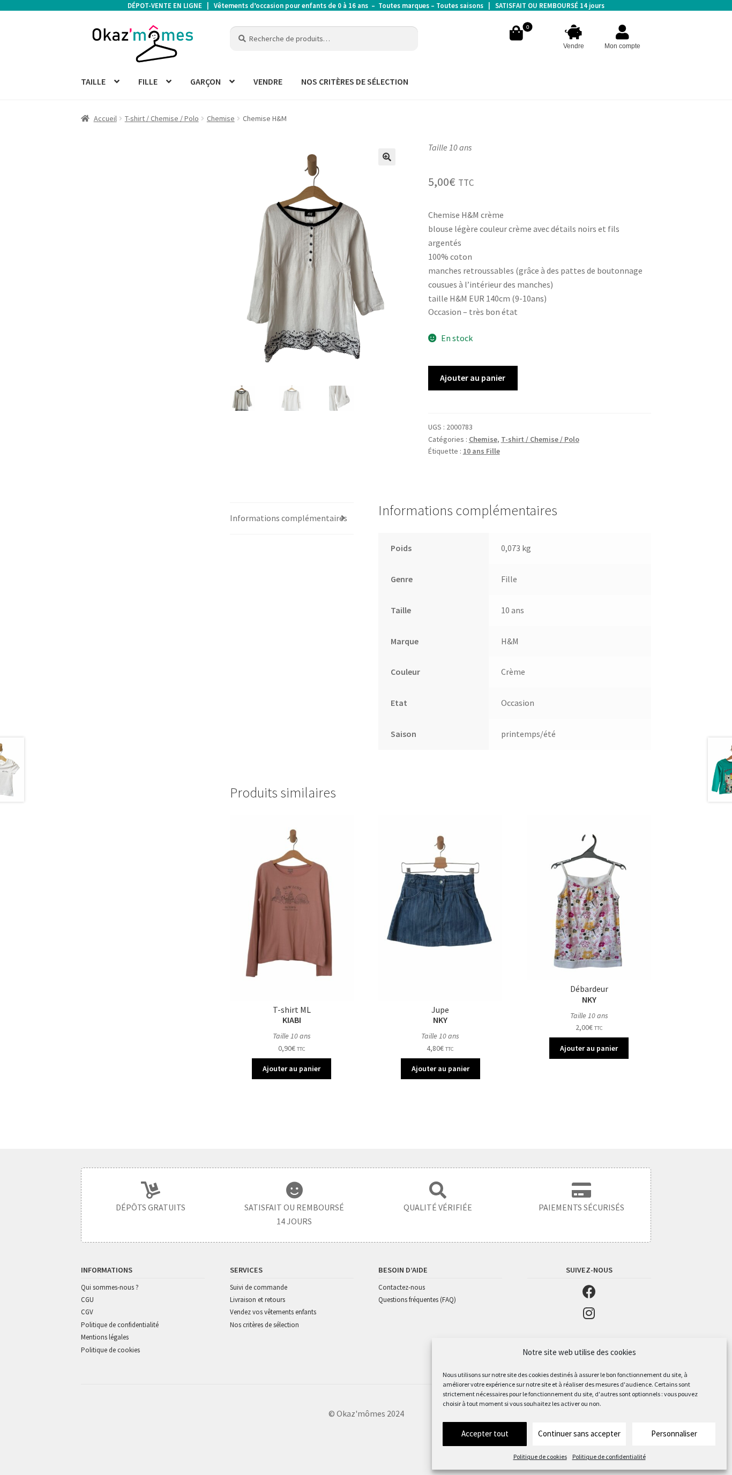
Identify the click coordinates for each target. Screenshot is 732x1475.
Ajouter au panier (472, 377)
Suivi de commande (258, 1287)
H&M (510, 641)
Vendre (573, 46)
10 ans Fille (481, 451)
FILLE (148, 81)
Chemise (221, 118)
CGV (87, 1311)
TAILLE (93, 81)
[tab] (292, 519)
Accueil (105, 118)
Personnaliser (674, 1433)
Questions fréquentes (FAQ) (417, 1299)
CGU (87, 1299)
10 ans (512, 610)
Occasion (517, 702)
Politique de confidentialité (609, 1457)
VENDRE (267, 81)
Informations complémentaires (288, 518)
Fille (509, 579)
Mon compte (622, 46)
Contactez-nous (401, 1287)
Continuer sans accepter (579, 1433)
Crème (513, 671)
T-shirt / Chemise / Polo (162, 118)
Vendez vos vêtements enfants (273, 1311)
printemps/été (528, 733)
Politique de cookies (540, 1457)
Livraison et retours (257, 1299)
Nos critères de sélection (264, 1324)
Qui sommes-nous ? (110, 1287)
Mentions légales (105, 1337)
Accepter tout (485, 1433)
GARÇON (205, 81)
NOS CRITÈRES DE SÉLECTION (354, 81)
